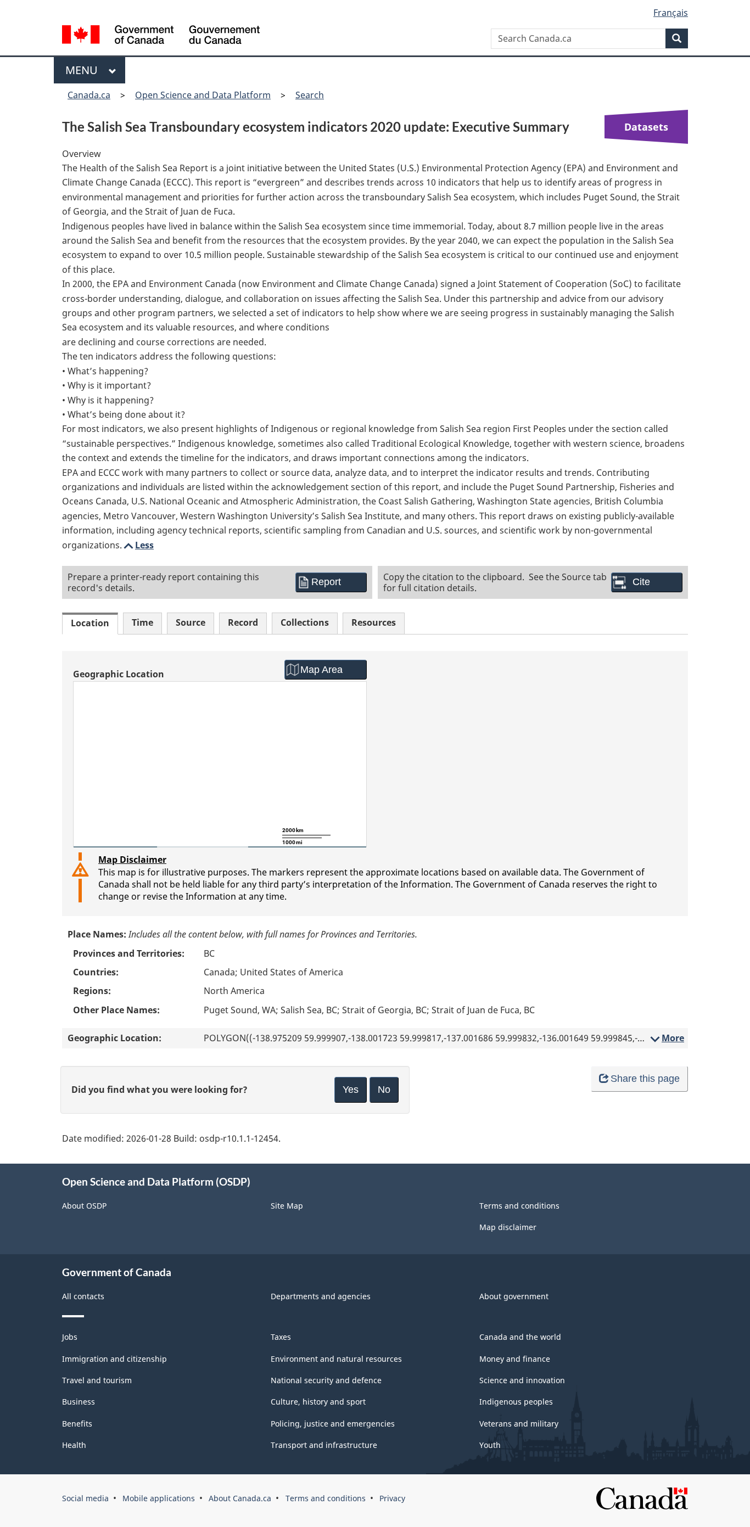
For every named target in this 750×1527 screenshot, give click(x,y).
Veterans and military (518, 1423)
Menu (84, 70)
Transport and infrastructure (324, 1445)
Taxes (281, 1337)
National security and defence (326, 1380)
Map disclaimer (507, 1227)
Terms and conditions (519, 1205)
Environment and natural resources (336, 1359)
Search (309, 95)
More (666, 1038)
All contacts (83, 1296)
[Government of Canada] (161, 36)
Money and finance (514, 1359)
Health (74, 1445)
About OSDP (84, 1205)
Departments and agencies (321, 1296)
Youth (490, 1445)
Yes (351, 1089)
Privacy (392, 1498)
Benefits (77, 1423)
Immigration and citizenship (114, 1359)
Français (670, 13)
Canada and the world (520, 1337)
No (384, 1089)
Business (78, 1401)
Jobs (69, 1337)
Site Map (287, 1205)
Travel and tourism (97, 1380)
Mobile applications (158, 1498)
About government (513, 1296)
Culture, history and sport (318, 1401)
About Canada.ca (240, 1498)
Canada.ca (89, 95)
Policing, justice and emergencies (333, 1423)
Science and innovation (522, 1380)
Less (138, 545)
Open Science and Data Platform (203, 95)
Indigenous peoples (516, 1401)
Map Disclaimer (132, 860)
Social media (85, 1498)
